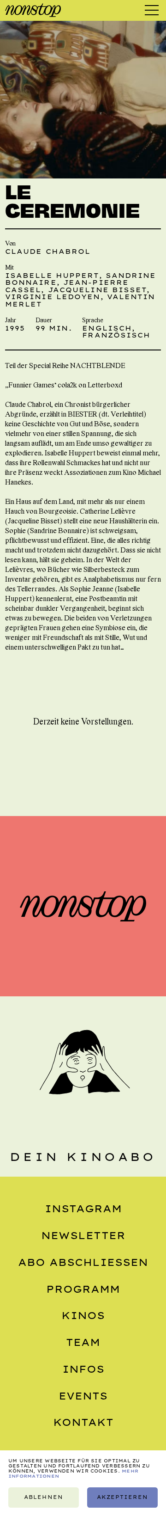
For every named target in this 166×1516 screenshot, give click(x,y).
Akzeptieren (122, 1497)
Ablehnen (43, 1497)
